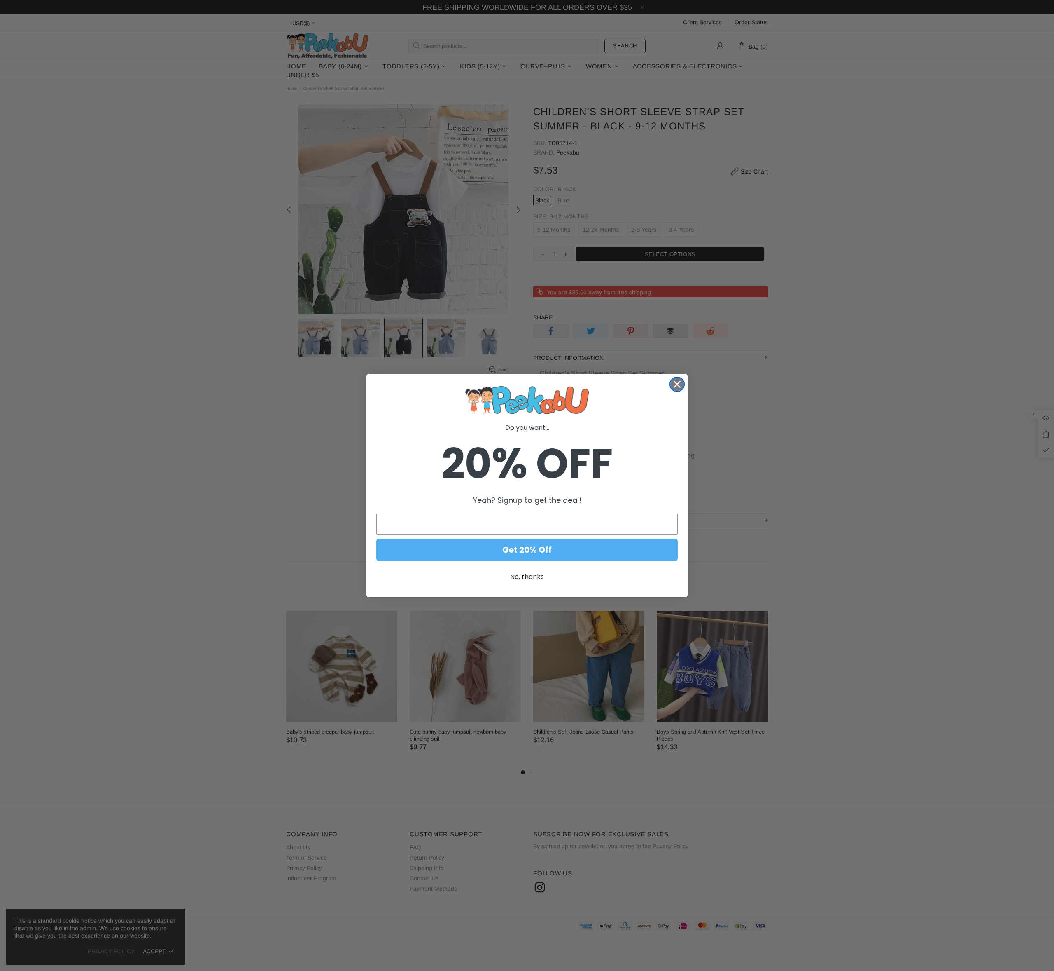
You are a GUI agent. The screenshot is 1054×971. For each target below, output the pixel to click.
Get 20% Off (527, 550)
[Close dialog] (677, 384)
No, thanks (527, 577)
